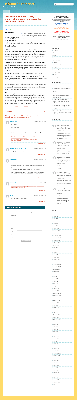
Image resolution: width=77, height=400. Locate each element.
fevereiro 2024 (56, 288)
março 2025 (56, 257)
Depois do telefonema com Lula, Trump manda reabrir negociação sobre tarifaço (61, 101)
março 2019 (56, 379)
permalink (26, 106)
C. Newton (55, 52)
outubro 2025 (56, 240)
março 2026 (56, 228)
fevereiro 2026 (56, 230)
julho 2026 (55, 218)
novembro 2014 (57, 387)
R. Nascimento (56, 72)
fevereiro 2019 (56, 382)
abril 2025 (55, 254)
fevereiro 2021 (56, 348)
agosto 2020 (56, 360)
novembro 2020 (57, 353)
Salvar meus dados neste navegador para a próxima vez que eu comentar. (28, 237)
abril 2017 (55, 384)
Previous (8, 111)
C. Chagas (55, 50)
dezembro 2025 (57, 235)
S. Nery (55, 74)
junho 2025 (56, 250)
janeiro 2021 (56, 350)
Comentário (13, 215)
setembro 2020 (56, 358)
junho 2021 (56, 343)
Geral (16, 106)
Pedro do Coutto (57, 69)
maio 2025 (55, 252)
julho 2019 (55, 370)
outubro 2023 (56, 298)
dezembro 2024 (57, 264)
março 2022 (56, 336)
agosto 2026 (56, 216)
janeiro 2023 (56, 317)
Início (6, 11)
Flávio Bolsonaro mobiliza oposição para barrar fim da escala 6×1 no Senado (61, 107)
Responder (42, 143)
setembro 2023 (56, 300)
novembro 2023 (57, 295)
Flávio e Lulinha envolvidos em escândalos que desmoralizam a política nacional (61, 95)
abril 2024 (55, 283)
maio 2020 (55, 367)
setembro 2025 (56, 242)
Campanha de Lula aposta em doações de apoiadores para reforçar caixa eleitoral (62, 112)
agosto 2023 (56, 302)
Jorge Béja (55, 62)
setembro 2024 (56, 271)
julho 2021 (55, 341)
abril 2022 (55, 334)
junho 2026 (56, 221)
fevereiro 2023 (56, 314)
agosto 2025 (56, 245)
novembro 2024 (57, 266)
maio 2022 (55, 331)
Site (11, 234)
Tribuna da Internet (19, 4)
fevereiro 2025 (56, 259)
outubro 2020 (56, 355)
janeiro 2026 (56, 233)
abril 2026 (55, 225)
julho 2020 (55, 362)
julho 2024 (55, 276)
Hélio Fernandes (57, 57)
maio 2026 (55, 223)
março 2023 (56, 312)
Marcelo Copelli (57, 65)
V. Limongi (55, 77)
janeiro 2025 (56, 262)
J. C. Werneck (56, 60)
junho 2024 (56, 278)
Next (45, 111)
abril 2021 (55, 346)
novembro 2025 (57, 237)
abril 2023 (55, 310)
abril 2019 (55, 377)
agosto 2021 (56, 338)
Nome (12, 228)
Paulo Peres (56, 67)
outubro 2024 (56, 269)
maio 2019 (55, 375)
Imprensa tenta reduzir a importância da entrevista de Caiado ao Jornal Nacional (62, 90)
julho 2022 (55, 326)
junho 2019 (56, 372)
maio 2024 (55, 281)
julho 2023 (55, 305)
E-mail (12, 231)
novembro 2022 (57, 322)
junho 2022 (56, 329)
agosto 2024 (56, 274)
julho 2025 (55, 247)
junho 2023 (56, 307)
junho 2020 (56, 365)
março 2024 (56, 286)
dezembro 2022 (57, 319)
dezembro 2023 (57, 293)
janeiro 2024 (56, 290)
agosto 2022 (56, 324)
